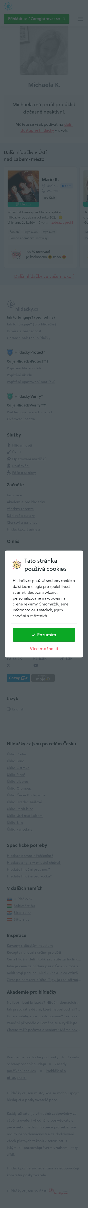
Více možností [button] (44, 649)
